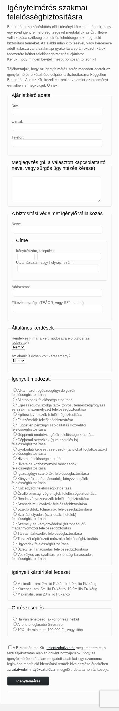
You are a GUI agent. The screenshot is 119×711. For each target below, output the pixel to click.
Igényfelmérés (28, 681)
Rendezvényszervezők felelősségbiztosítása (53, 499)
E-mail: (17, 121)
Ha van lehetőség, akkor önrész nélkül (48, 619)
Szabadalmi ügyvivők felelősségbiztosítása (52, 504)
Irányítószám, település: (35, 251)
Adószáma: (21, 287)
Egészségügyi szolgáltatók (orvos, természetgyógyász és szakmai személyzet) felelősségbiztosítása (58, 407)
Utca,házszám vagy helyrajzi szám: (45, 262)
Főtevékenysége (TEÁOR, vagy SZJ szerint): (48, 303)
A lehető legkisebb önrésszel (40, 624)
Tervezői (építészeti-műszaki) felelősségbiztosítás (57, 539)
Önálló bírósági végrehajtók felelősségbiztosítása (56, 493)
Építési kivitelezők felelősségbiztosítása (49, 415)
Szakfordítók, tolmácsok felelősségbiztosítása (54, 509)
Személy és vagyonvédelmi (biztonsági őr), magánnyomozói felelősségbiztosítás (49, 526)
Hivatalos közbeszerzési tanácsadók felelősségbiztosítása (44, 466)
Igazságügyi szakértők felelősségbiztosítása (53, 473)
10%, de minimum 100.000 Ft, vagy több (50, 630)
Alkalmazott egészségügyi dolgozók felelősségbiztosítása (43, 392)
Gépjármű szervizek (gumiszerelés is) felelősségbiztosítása (45, 442)
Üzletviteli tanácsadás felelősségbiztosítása (52, 549)
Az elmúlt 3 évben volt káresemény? (41, 356)
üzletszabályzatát (60, 648)
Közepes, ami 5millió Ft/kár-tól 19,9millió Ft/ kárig (57, 589)
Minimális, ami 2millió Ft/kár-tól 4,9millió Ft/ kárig (56, 584)
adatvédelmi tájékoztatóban (34, 669)
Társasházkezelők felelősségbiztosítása (49, 533)
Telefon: (18, 137)
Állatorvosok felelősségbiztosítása (45, 400)
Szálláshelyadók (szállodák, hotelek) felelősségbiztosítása (44, 516)
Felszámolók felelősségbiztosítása (45, 420)
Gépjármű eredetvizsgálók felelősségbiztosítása (55, 435)
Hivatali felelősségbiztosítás (40, 459)
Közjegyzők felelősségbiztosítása (44, 488)
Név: (15, 106)
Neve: (16, 224)
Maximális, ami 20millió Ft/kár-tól (44, 594)
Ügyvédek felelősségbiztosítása (43, 544)
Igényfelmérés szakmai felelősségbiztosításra (47, 12)
